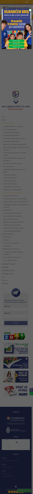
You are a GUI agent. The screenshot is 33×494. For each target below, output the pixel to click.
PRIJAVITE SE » (16, 47)
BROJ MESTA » (16, 44)
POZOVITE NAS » (16, 41)
